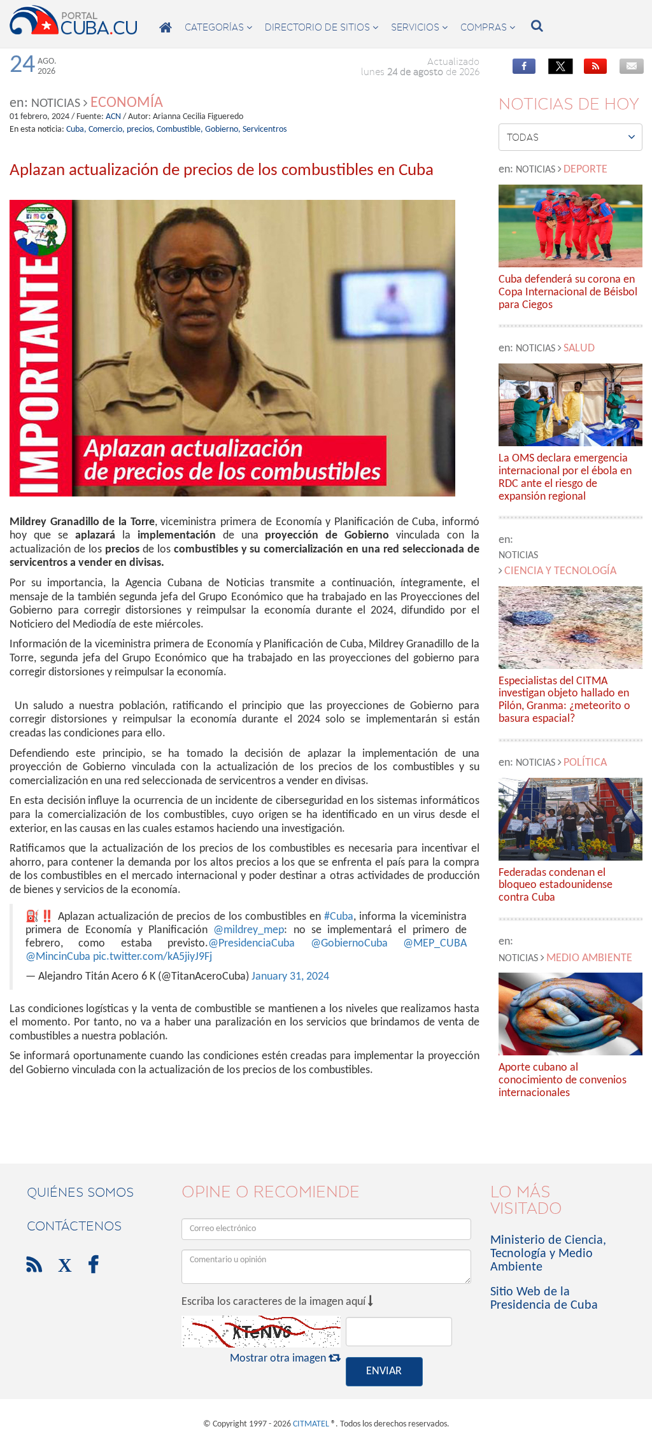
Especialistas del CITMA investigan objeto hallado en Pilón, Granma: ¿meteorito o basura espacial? (564, 700)
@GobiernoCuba (349, 943)
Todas (571, 137)
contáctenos (74, 1226)
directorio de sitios (321, 27)
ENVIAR (384, 1371)
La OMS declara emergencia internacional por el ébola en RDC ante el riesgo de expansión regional (565, 477)
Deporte (585, 170)
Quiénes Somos (80, 1192)
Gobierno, (223, 129)
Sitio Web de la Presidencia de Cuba (544, 1299)
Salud (579, 348)
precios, (141, 129)
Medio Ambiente (589, 958)
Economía (126, 103)
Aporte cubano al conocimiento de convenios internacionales (563, 1080)
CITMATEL (311, 1424)
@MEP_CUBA (435, 943)
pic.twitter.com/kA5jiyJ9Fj (152, 957)
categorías (218, 27)
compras (487, 27)
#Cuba (338, 917)
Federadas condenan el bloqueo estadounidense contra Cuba (556, 885)
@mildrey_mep (248, 930)
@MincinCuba (57, 957)
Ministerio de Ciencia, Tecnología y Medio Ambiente (548, 1254)
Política (585, 763)
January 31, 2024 (290, 976)
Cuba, (76, 129)
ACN (113, 117)
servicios (419, 27)
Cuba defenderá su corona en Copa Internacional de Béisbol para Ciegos (568, 292)
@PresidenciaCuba (251, 943)
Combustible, (180, 129)
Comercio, (107, 129)
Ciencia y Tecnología (560, 571)
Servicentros (265, 129)
